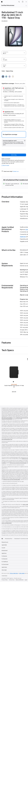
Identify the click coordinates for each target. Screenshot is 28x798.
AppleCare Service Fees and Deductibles (11, 479)
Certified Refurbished (7, 5)
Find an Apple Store (14, 573)
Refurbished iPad (8, 538)
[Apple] (2, 538)
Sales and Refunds (19, 579)
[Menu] (26, 2)
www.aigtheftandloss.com (7, 439)
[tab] (15, 46)
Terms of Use (11, 579)
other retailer (22, 573)
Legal (26, 579)
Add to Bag (14, 155)
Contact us (16, 171)
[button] (19, 2)
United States (4, 575)
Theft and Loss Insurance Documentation (18, 462)
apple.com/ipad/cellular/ (7, 523)
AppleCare (23, 236)
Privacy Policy (5, 579)
